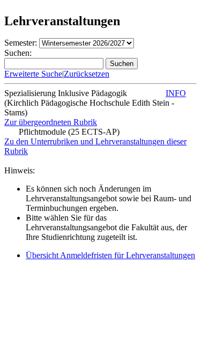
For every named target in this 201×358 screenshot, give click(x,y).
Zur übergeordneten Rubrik (50, 122)
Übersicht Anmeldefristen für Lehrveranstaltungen (110, 255)
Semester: (20, 42)
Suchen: (18, 52)
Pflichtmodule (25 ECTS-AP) (69, 131)
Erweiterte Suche (33, 73)
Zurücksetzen (86, 73)
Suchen (121, 64)
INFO (176, 93)
